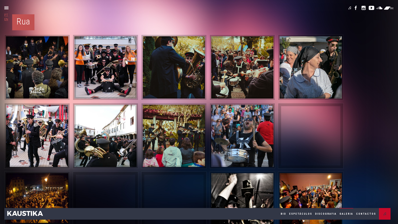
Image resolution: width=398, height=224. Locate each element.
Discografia (326, 213)
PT (6, 15)
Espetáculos (300, 213)
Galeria (346, 213)
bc (392, 8)
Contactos (366, 213)
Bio (283, 213)
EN (6, 19)
